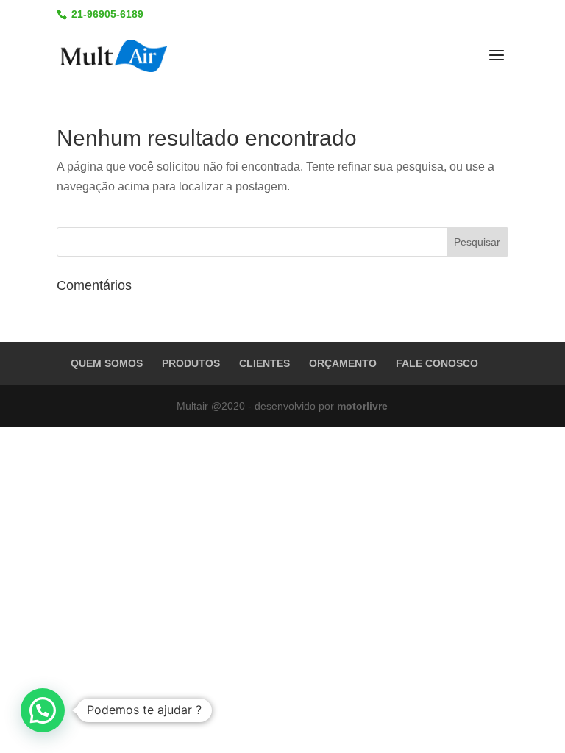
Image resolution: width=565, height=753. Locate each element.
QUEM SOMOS (107, 363)
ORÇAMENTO (343, 363)
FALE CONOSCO (437, 363)
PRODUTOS (191, 363)
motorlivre (362, 406)
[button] (43, 710)
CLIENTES (264, 363)
